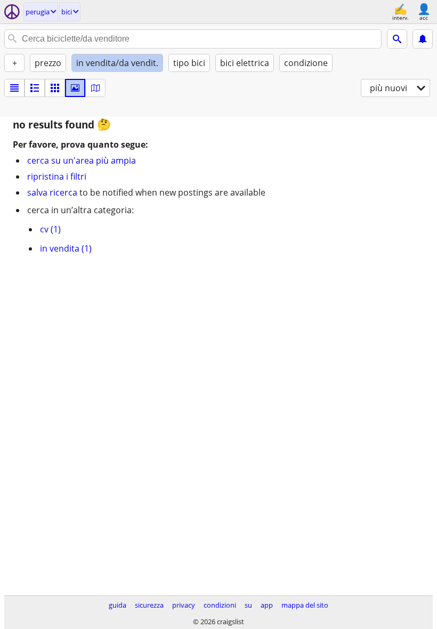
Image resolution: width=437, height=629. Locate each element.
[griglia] (55, 88)
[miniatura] (35, 88)
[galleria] (75, 88)
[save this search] (422, 39)
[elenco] (14, 88)
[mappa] (95, 88)
